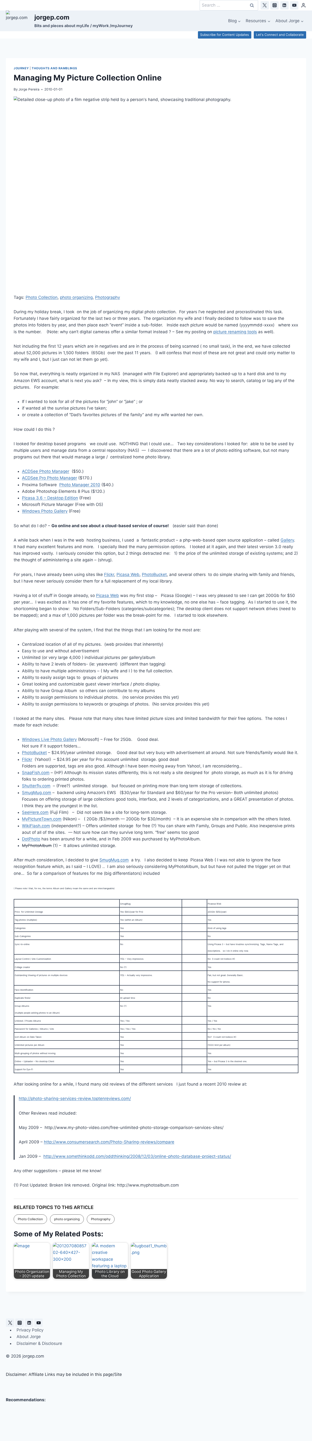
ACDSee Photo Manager (45, 471)
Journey (21, 68)
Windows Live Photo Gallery (49, 739)
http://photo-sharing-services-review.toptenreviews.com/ (75, 1098)
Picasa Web (128, 574)
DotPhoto (31, 838)
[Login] (303, 5)
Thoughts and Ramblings (54, 68)
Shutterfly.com (36, 785)
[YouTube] (294, 5)
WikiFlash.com (36, 825)
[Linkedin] (284, 5)
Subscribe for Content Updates (224, 35)
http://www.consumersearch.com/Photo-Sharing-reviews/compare (109, 1141)
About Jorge (29, 1336)
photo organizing (76, 297)
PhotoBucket (154, 574)
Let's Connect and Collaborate (280, 35)
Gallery (287, 540)
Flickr (109, 574)
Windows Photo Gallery (45, 511)
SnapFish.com (35, 772)
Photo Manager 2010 (79, 484)
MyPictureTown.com (41, 818)
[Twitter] (265, 5)
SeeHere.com (35, 812)
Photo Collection (42, 297)
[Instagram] (274, 5)
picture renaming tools (235, 331)
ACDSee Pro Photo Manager (49, 477)
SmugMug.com (36, 792)
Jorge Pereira (29, 89)
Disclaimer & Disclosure (39, 1343)
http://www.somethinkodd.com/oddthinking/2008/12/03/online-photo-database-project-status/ (137, 1156)
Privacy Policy (30, 1330)
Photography (107, 297)
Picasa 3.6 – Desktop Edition (50, 497)
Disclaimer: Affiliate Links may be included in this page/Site (64, 1374)
